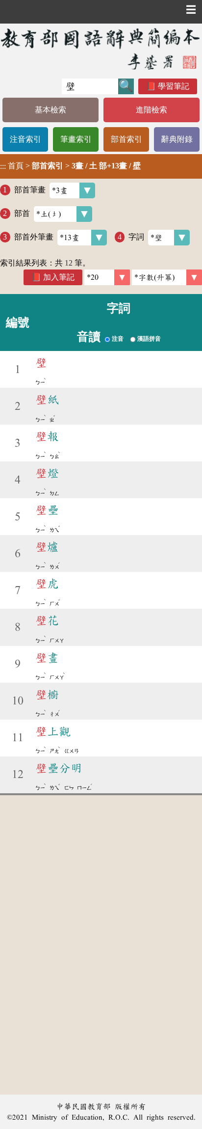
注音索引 (25, 139)
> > (70, 165)
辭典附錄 (177, 139)
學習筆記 (173, 86)
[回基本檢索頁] (101, 49)
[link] (167, 277)
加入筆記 (59, 277)
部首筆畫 (30, 190)
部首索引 (126, 139)
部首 (22, 213)
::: (3, 166)
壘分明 (58, 768)
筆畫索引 (76, 139)
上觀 (53, 731)
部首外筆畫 (33, 237)
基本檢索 (50, 110)
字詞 (136, 237)
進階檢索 (151, 110)
